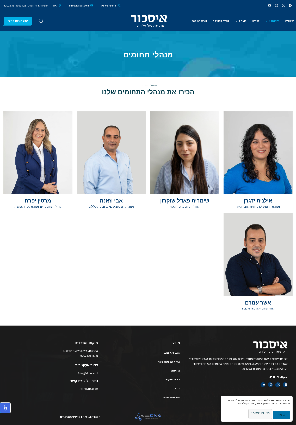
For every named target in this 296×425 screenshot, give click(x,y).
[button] (5, 408)
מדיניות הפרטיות (260, 413)
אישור (281, 414)
